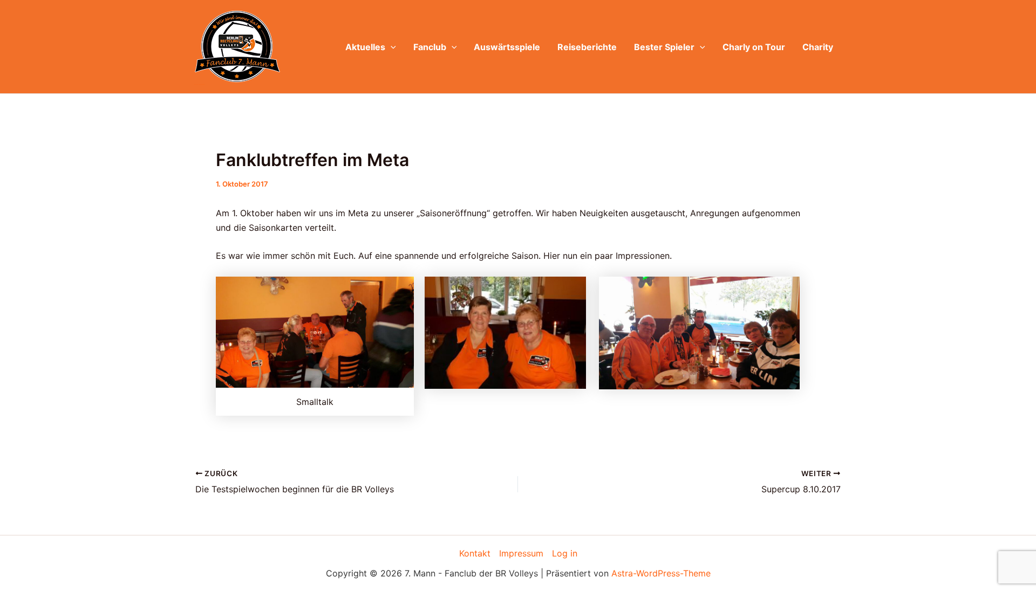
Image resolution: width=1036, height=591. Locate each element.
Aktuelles (365, 47)
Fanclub (429, 47)
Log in (564, 553)
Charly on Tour (754, 47)
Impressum (521, 553)
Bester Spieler (664, 47)
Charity (817, 47)
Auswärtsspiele (507, 47)
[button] (390, 47)
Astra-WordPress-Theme (661, 573)
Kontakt (474, 553)
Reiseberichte (587, 47)
